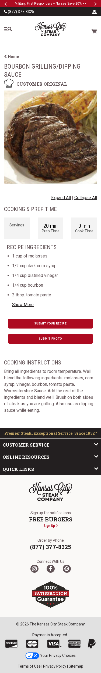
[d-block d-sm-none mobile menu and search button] (8, 29)
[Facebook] (51, 569)
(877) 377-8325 (20, 11)
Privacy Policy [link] (54, 666)
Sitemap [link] (76, 666)
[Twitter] (34, 569)
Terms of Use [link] (29, 666)
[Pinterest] (67, 569)
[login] (94, 11)
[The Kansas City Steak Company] (50, 491)
